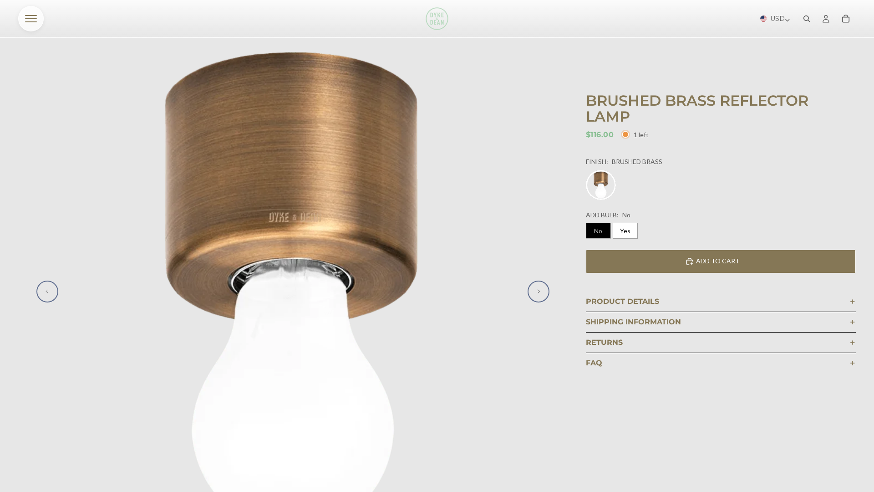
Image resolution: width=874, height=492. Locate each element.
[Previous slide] (47, 291)
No (598, 231)
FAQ (594, 363)
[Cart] (846, 19)
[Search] (807, 19)
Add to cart (718, 261)
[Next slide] (538, 291)
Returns (604, 342)
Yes (625, 231)
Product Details (622, 301)
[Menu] (31, 18)
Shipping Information (633, 322)
